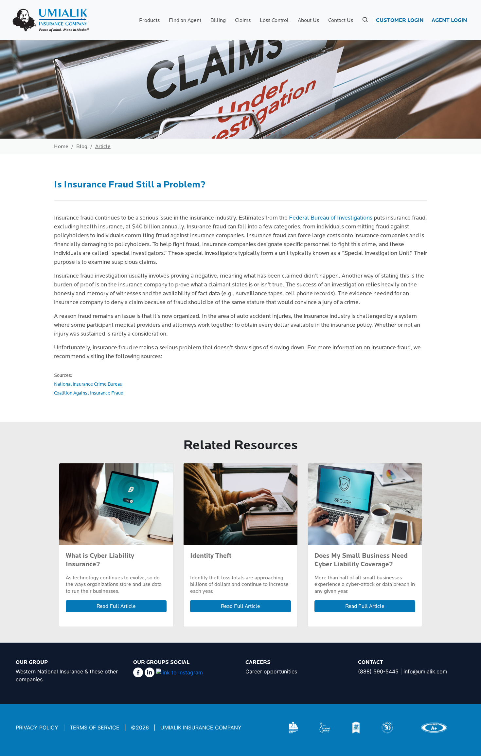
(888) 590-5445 (378, 671)
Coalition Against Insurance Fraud (88, 393)
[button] (364, 20)
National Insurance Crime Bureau (88, 384)
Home (61, 146)
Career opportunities (271, 671)
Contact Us (340, 20)
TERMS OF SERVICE (94, 727)
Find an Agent (185, 20)
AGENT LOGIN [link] (449, 20)
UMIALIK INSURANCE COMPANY (200, 727)
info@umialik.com (425, 671)
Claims (243, 20)
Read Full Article (116, 606)
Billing (218, 20)
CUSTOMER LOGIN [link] (400, 20)
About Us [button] (308, 20)
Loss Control (274, 20)
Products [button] (149, 20)
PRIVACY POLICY (37, 727)
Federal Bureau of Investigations (330, 217)
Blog (81, 146)
